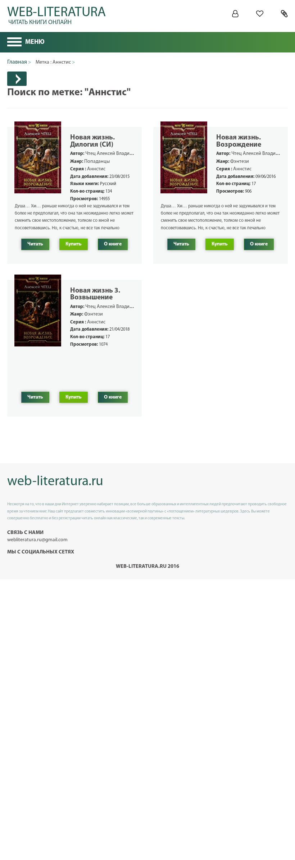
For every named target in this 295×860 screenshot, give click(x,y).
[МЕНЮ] (14, 42)
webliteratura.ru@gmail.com (37, 540)
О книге (113, 244)
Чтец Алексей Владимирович (117, 153)
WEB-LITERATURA (56, 14)
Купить (73, 244)
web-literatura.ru (55, 481)
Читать (35, 244)
